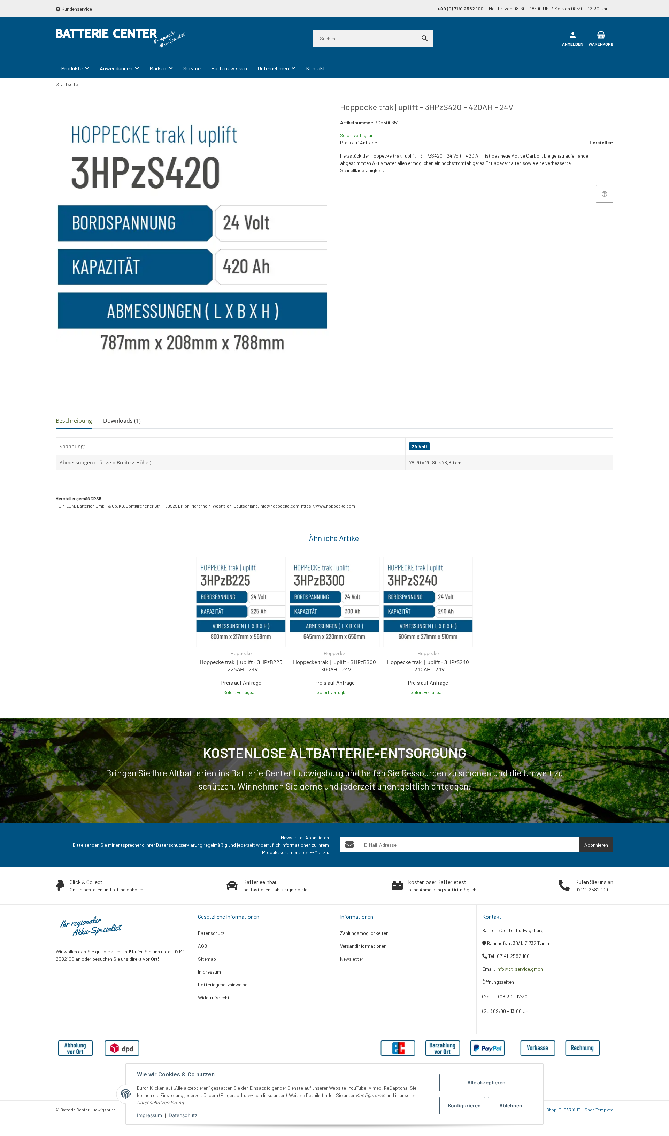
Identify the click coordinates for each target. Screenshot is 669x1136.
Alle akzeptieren (486, 1082)
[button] (76, 9)
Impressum (149, 1115)
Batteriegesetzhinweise (222, 985)
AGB (202, 946)
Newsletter (351, 959)
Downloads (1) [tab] (122, 421)
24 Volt (420, 446)
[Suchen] (424, 38)
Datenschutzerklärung (179, 845)
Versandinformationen (363, 946)
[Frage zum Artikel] (604, 194)
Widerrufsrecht (214, 997)
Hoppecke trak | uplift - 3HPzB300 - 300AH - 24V (334, 665)
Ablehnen (510, 1105)
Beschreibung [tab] (74, 421)
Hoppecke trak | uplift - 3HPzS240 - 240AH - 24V (428, 665)
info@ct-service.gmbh (520, 969)
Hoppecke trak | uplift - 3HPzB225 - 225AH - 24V (241, 665)
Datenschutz (183, 1115)
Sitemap (207, 959)
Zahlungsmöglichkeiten (364, 933)
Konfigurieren (464, 1105)
